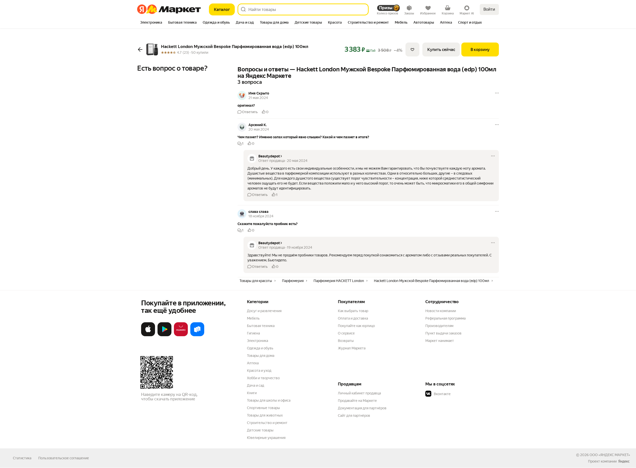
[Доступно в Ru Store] (197, 335)
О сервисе (346, 333)
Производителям (439, 326)
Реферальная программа (445, 318)
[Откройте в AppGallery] (181, 335)
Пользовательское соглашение (63, 458)
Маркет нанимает (439, 341)
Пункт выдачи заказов (443, 333)
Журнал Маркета (351, 348)
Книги (252, 393)
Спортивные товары (263, 408)
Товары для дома (260, 356)
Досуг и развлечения (264, 311)
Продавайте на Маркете (357, 401)
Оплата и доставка (353, 318)
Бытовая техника (261, 326)
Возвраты (346, 341)
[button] (368, 105)
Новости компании (440, 311)
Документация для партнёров (362, 408)
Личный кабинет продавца (359, 393)
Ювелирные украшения (266, 438)
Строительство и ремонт (267, 423)
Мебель (253, 318)
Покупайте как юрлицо (356, 326)
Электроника (257, 341)
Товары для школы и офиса (268, 400)
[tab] (151, 23)
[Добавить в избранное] (412, 49)
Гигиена (253, 333)
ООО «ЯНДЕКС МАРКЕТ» (610, 455)
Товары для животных (265, 415)
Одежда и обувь (260, 348)
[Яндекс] (624, 461)
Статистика (22, 458)
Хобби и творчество (263, 378)
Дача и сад (255, 385)
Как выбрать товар (353, 311)
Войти (489, 9)
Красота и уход (259, 371)
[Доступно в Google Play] (164, 335)
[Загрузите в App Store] (148, 335)
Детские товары (260, 430)
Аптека (253, 363)
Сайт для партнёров (354, 416)
